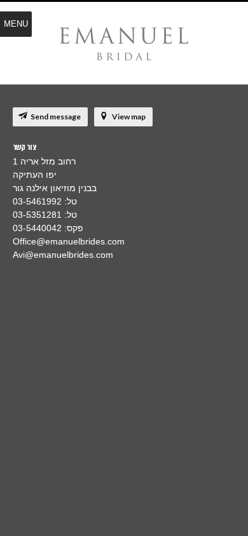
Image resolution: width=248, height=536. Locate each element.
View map (129, 116)
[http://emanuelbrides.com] (124, 44)
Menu (16, 24)
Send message (56, 116)
